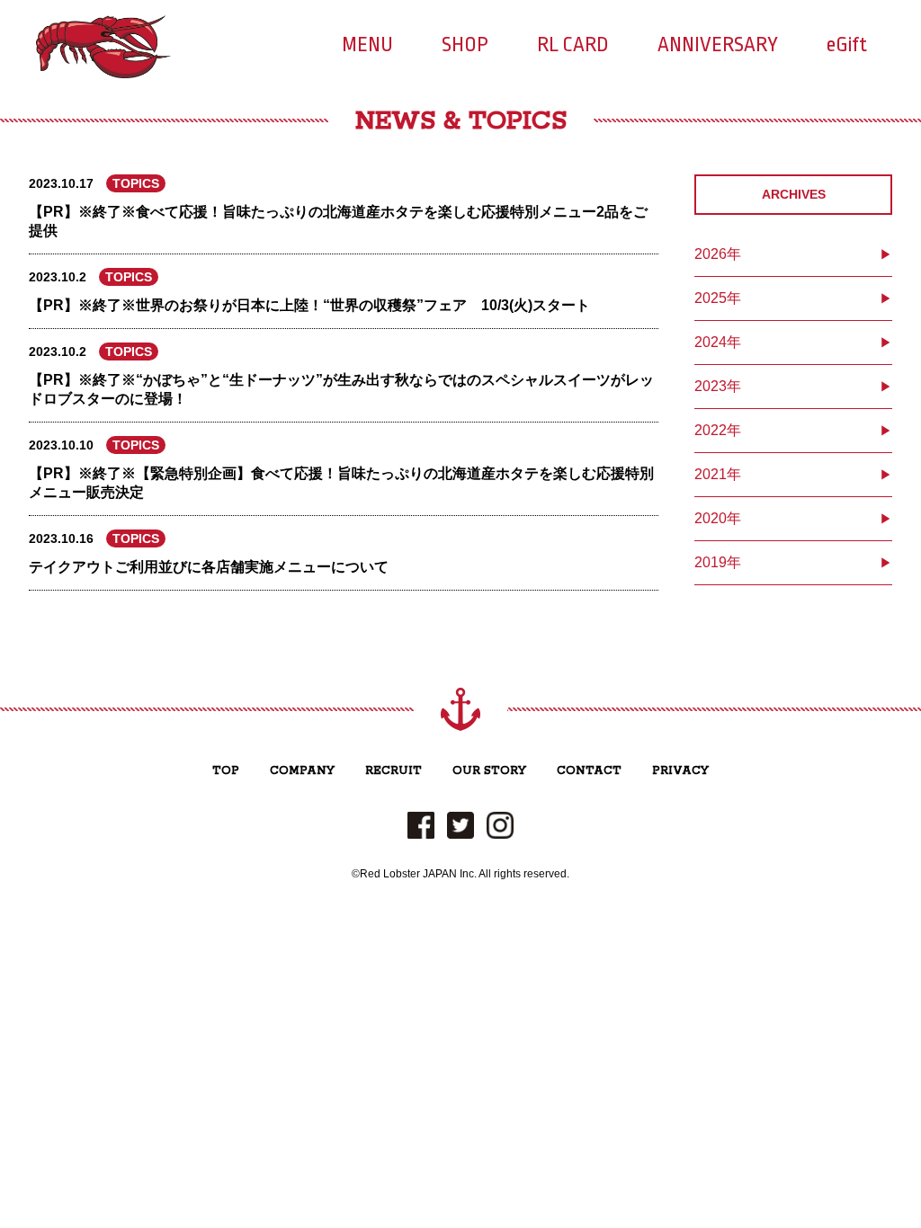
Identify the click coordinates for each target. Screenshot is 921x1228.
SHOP (465, 45)
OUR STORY (489, 771)
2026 (710, 254)
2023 (710, 386)
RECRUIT (393, 771)
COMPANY (302, 771)
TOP (225, 771)
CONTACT (589, 771)
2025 (710, 298)
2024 (710, 342)
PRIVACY (680, 771)
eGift (847, 45)
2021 (710, 474)
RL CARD (573, 45)
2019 (710, 562)
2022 (710, 430)
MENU (367, 45)
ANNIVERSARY (717, 45)
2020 (710, 518)
